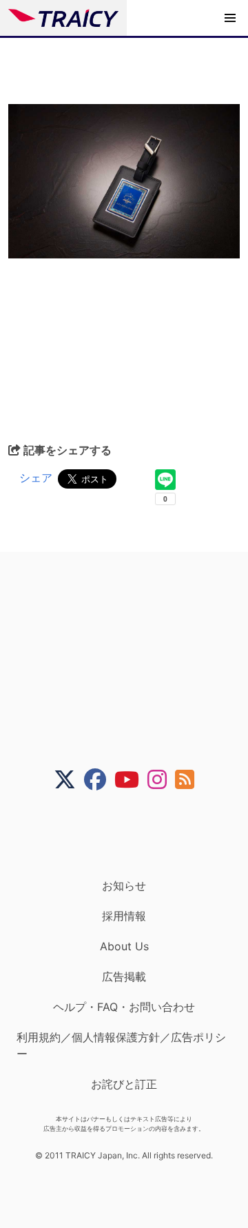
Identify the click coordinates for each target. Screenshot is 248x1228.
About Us (124, 946)
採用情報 (124, 916)
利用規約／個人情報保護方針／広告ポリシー (121, 1045)
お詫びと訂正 (124, 1084)
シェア (35, 477)
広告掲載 (124, 976)
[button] (230, 18)
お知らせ (124, 885)
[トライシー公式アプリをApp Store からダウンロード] (132, 834)
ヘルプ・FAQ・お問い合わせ (124, 1007)
